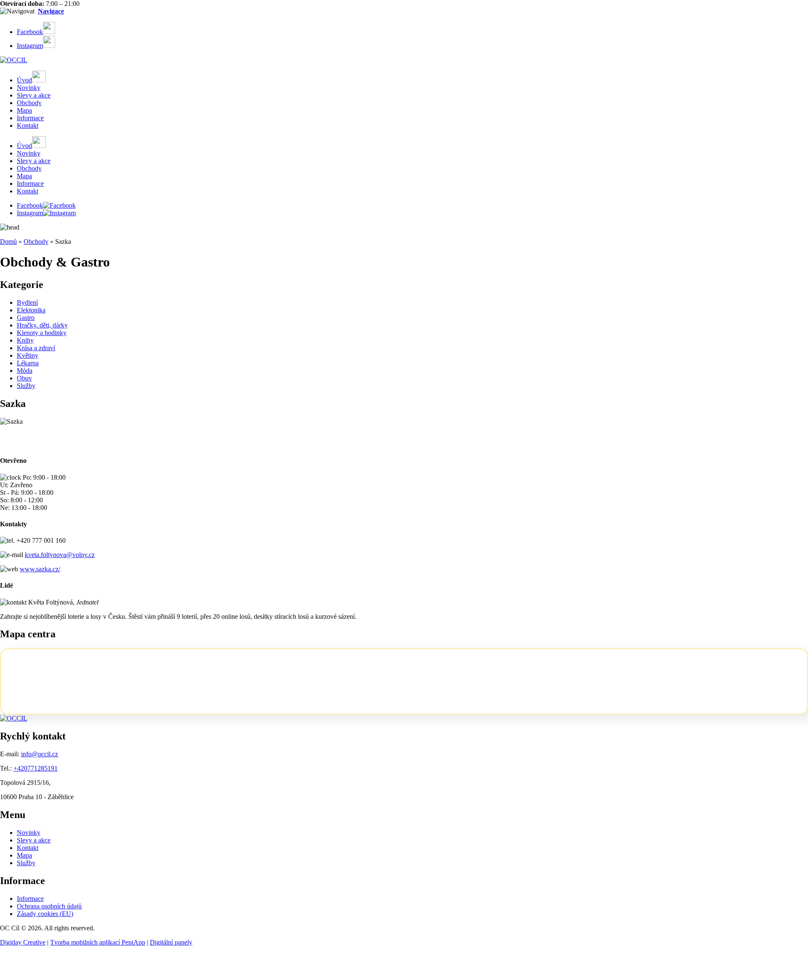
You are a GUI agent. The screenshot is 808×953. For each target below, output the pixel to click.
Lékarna (28, 363)
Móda (24, 370)
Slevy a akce (33, 95)
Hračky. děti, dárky (42, 325)
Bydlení (27, 302)
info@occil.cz (39, 754)
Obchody (29, 102)
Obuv (24, 378)
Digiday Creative (22, 942)
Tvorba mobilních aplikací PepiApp (97, 942)
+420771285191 (35, 768)
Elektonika (31, 310)
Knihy (25, 340)
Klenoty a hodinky (41, 332)
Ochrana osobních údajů (49, 906)
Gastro (26, 317)
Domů (8, 241)
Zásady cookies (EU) (45, 913)
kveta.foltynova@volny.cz (60, 554)
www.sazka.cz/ (40, 569)
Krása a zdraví (36, 347)
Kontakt (27, 125)
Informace (30, 117)
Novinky (28, 87)
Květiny (27, 355)
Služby (26, 385)
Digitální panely (171, 942)
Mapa (24, 110)
